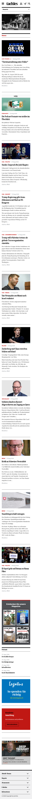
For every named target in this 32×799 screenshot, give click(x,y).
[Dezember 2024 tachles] (9, 618)
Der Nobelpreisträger (8, 662)
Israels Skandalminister (8, 672)
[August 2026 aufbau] (23, 635)
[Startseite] (12, 3)
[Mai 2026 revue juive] (9, 635)
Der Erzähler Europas (8, 656)
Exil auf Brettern (6, 667)
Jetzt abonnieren (12, 724)
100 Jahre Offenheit (11, 27)
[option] (16, 22)
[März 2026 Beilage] (23, 618)
